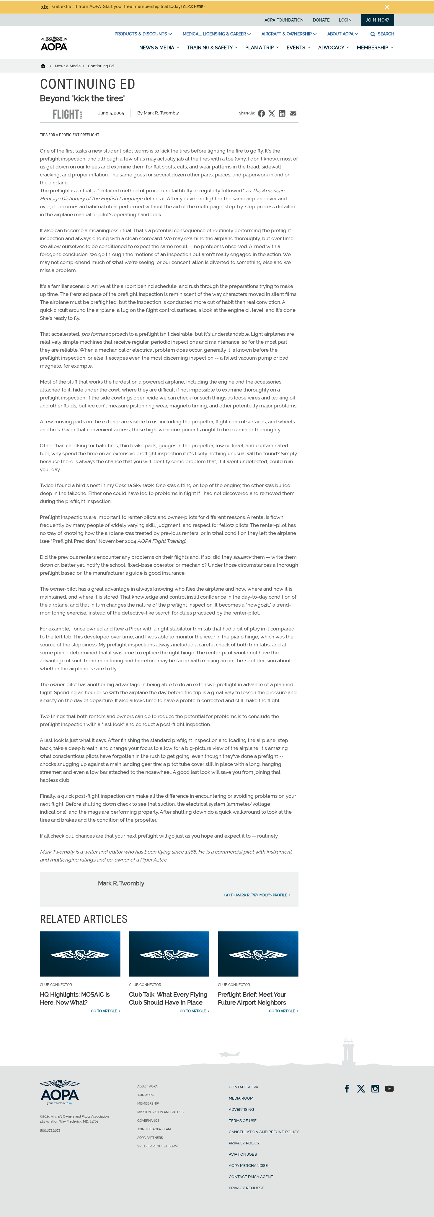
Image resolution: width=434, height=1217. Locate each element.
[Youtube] (389, 1089)
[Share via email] (293, 113)
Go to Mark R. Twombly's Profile (255, 895)
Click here (193, 7)
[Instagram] (377, 1089)
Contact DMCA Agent (251, 1177)
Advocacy (331, 47)
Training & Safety (210, 47)
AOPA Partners (150, 1138)
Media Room (241, 1098)
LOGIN (345, 20)
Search (385, 34)
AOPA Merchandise (248, 1165)
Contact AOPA (243, 1087)
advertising (241, 1109)
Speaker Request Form (157, 1146)
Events (296, 47)
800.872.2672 (50, 1130)
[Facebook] (348, 1089)
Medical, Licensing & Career (214, 34)
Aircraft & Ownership (287, 34)
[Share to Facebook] (261, 113)
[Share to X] (271, 113)
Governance (148, 1121)
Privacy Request (246, 1188)
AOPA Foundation (284, 20)
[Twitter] (363, 1089)
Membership (373, 47)
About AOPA (340, 34)
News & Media (157, 47)
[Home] (47, 65)
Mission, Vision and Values (160, 1112)
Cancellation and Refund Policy (264, 1132)
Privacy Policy (244, 1143)
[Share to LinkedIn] (282, 113)
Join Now (377, 20)
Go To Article (104, 1011)
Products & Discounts (141, 34)
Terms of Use (243, 1120)
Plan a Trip (260, 47)
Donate (321, 20)
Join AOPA (145, 1095)
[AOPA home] (54, 49)
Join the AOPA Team (154, 1129)
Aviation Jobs (243, 1154)
